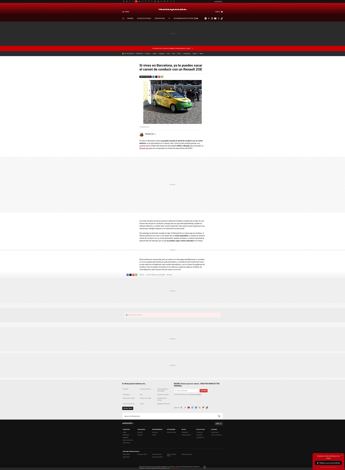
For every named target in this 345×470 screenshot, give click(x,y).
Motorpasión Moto (186, 435)
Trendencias (199, 432)
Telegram (205, 18)
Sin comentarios (146, 76)
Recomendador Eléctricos (184, 18)
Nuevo (217, 12)
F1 (169, 18)
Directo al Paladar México (171, 455)
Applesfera (125, 437)
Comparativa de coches (162, 399)
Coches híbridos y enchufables (156, 275)
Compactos (126, 394)
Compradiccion (200, 437)
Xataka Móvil (126, 435)
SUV (141, 394)
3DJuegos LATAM (142, 454)
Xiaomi (201, 53)
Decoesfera (199, 435)
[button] (150, 134)
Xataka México (126, 454)
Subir (217, 423)
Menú (127, 12)
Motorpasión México (187, 454)
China (173, 53)
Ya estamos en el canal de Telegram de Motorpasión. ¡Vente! (171, 48)
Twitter (218, 18)
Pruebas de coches (163, 394)
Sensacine (155, 432)
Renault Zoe (144, 148)
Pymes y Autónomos (216, 435)
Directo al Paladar (171, 432)
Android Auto (139, 53)
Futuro (170, 275)
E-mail (162, 77)
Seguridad (161, 53)
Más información (174, 468)
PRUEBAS (130, 18)
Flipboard (159, 77)
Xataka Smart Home (128, 440)
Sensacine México (157, 454)
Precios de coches (145, 398)
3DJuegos (140, 432)
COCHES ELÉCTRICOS (144, 18)
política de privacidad (195, 394)
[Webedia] (127, 423)
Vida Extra (139, 435)
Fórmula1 (125, 389)
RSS (199, 407)
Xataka (124, 432)
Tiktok (222, 18)
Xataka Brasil (126, 457)
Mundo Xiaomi (126, 442)
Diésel (179, 53)
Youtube (215, 18)
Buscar (219, 416)
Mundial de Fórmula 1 (163, 404)
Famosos (147, 53)
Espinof (154, 435)
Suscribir (204, 390)
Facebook (209, 18)
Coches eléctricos (145, 389)
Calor (168, 53)
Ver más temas (127, 408)
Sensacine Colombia (157, 457)
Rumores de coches (129, 398)
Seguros (195, 53)
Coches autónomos (129, 404)
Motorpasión (172, 9)
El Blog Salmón (215, 432)
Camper (155, 53)
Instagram (212, 18)
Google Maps (186, 53)
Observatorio (160, 18)
